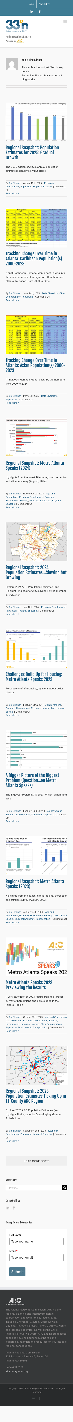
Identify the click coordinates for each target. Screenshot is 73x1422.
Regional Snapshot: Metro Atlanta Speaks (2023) (35, 884)
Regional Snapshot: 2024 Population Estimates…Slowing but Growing (36, 572)
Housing (24, 500)
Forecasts (25, 1024)
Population (25, 186)
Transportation (42, 919)
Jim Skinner (15, 183)
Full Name (15, 1235)
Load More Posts (36, 1161)
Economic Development (31, 497)
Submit (17, 1271)
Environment (12, 500)
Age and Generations (56, 1017)
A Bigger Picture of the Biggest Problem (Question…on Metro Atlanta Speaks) (32, 780)
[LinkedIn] (7, 1208)
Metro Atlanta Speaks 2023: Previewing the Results (30, 985)
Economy (49, 497)
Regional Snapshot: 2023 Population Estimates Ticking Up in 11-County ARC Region (36, 1096)
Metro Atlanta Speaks (40, 500)
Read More (11, 193)
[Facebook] (14, 1208)
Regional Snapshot (42, 186)
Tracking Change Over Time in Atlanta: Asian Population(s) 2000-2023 (36, 365)
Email (13, 1251)
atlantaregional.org (17, 1371)
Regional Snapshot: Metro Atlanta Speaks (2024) (35, 465)
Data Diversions (50, 293)
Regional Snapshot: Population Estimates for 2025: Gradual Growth (32, 152)
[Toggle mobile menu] (65, 22)
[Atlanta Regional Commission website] (15, 1299)
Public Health (24, 1027)
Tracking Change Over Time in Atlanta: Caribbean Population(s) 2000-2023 (34, 259)
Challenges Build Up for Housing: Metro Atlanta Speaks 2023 (34, 676)
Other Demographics (51, 1024)
